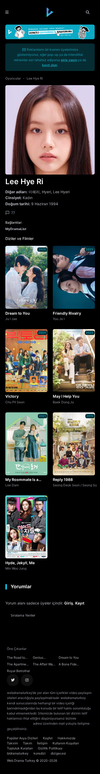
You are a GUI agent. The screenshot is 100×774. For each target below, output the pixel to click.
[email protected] (19, 723)
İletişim (42, 743)
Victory (12, 396)
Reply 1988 (63, 479)
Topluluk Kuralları (20, 748)
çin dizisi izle (60, 729)
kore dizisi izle (39, 729)
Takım (27, 743)
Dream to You (17, 313)
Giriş (68, 603)
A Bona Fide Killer (68, 665)
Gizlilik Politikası (50, 748)
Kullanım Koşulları (66, 743)
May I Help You (66, 396)
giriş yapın (69, 60)
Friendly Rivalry (67, 313)
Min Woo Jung (15, 568)
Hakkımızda (66, 738)
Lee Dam (12, 485)
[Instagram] (27, 680)
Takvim (12, 743)
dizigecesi (58, 753)
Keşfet (48, 738)
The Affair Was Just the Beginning (43, 665)
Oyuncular (13, 78)
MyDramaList (15, 229)
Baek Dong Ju (63, 402)
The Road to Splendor (16, 658)
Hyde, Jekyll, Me (20, 562)
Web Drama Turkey (21, 761)
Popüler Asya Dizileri (22, 738)
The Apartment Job (18, 665)
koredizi (40, 753)
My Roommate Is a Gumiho (21, 480)
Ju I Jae (11, 319)
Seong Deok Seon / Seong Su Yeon (75, 485)
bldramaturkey (18, 753)
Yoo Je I (59, 319)
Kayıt (79, 603)
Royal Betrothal (18, 671)
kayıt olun (49, 65)
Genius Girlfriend (39, 658)
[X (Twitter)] (13, 680)
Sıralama (23, 615)
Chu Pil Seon (15, 402)
